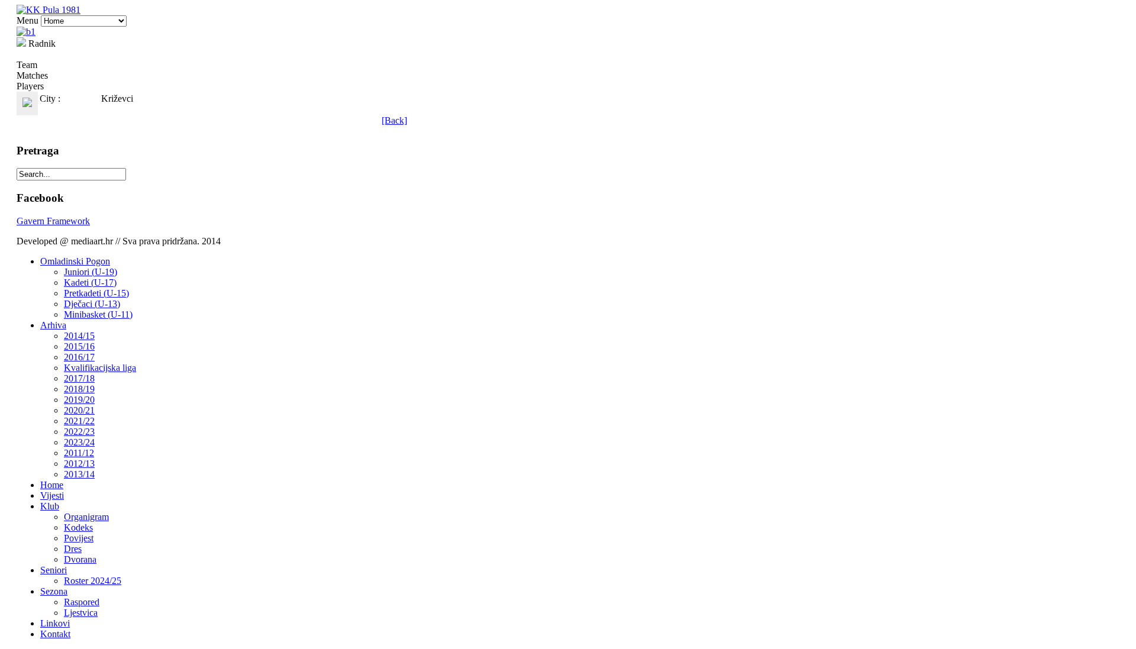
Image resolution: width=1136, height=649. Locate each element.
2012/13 (79, 464)
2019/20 (79, 400)
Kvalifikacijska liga (100, 368)
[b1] (26, 32)
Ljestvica (81, 613)
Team (27, 65)
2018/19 (79, 389)
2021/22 (79, 421)
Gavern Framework (53, 221)
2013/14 (79, 474)
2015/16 (79, 346)
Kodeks (78, 527)
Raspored (81, 602)
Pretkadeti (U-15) (96, 293)
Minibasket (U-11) (98, 314)
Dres (73, 549)
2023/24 (79, 442)
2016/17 (79, 357)
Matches (32, 75)
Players (30, 86)
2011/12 (79, 453)
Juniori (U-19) (90, 272)
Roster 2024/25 (92, 581)
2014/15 (79, 336)
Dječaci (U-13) (92, 304)
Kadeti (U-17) (90, 282)
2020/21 (79, 410)
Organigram (86, 517)
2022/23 (79, 432)
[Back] (394, 120)
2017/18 (79, 378)
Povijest (78, 538)
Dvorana (80, 559)
